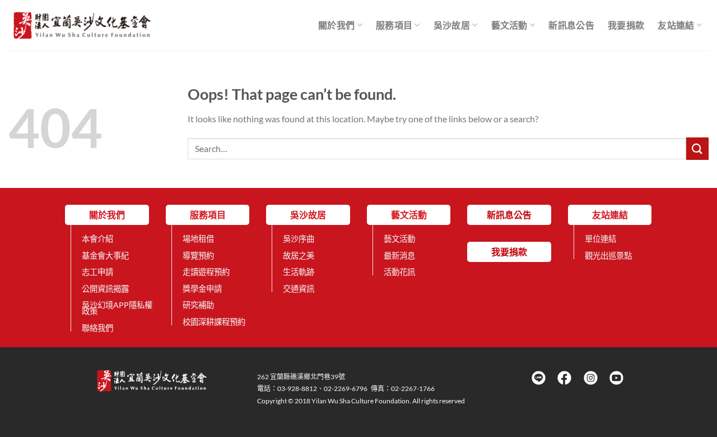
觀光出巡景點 (608, 255)
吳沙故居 (452, 25)
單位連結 (600, 238)
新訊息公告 (571, 25)
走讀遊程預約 (206, 272)
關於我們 (336, 25)
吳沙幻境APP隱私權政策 (117, 308)
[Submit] (697, 148)
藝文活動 (509, 25)
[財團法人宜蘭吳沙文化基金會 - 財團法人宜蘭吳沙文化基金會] (82, 25)
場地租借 (198, 238)
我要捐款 (626, 25)
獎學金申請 (202, 288)
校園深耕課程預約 (214, 321)
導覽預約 (198, 255)
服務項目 (394, 25)
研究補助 (198, 305)
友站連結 (676, 25)
